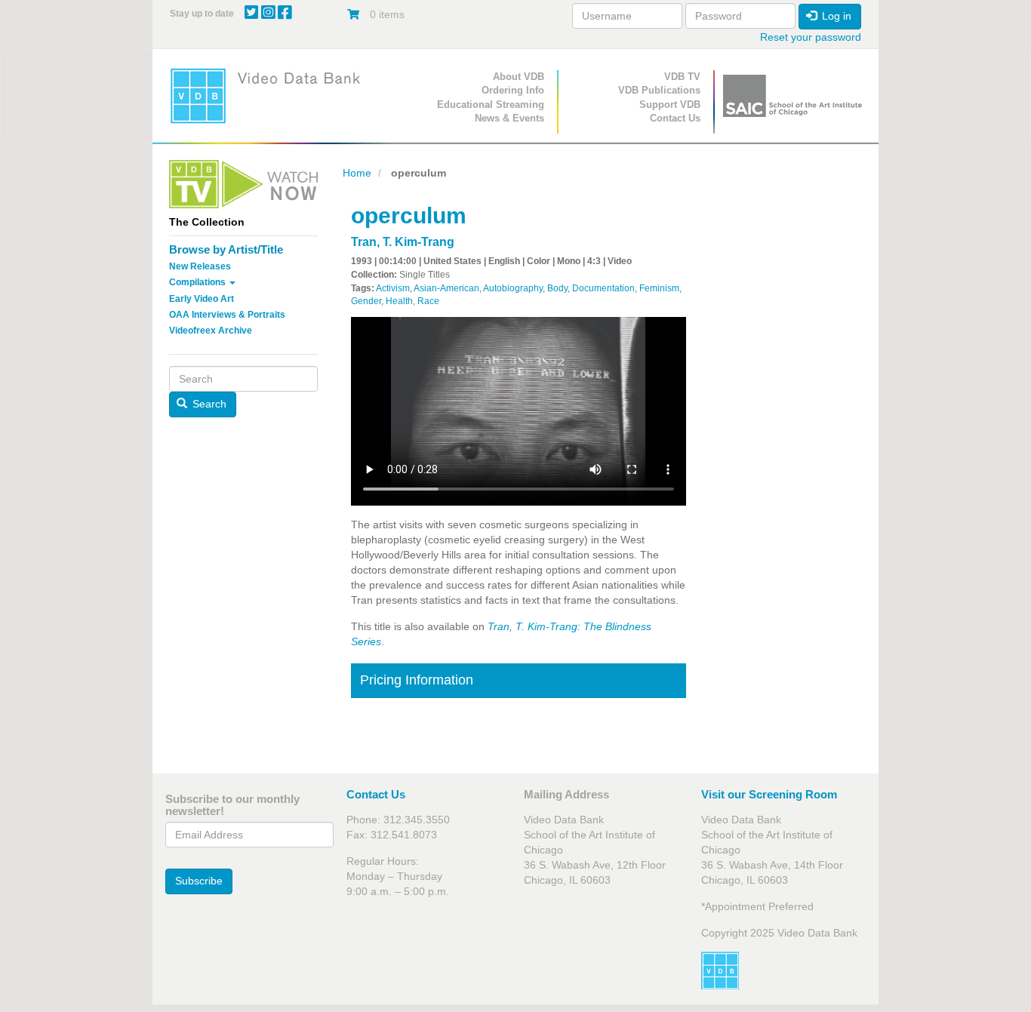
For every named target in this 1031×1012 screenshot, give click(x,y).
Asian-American (446, 288)
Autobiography (513, 288)
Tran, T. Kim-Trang (402, 241)
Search (207, 404)
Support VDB (669, 104)
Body (557, 288)
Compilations (198, 282)
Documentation (603, 288)
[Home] (270, 95)
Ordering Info (513, 90)
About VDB (518, 76)
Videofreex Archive (210, 330)
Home (357, 173)
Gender (366, 301)
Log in (835, 16)
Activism (393, 288)
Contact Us (675, 118)
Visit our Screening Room (769, 794)
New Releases (200, 266)
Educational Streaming (490, 104)
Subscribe (199, 881)
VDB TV (682, 76)
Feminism (659, 288)
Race (428, 301)
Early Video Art (201, 299)
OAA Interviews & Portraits (227, 314)
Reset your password (810, 37)
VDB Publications (659, 90)
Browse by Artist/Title (226, 249)
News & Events (509, 118)
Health (399, 301)
